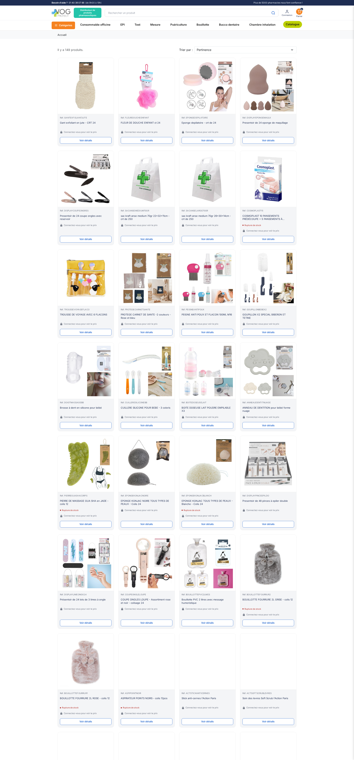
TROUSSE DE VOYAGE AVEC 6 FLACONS (83, 314)
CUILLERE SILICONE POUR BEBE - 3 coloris (145, 407)
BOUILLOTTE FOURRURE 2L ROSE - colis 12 (85, 698)
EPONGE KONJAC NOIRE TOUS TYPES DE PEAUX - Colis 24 (145, 502)
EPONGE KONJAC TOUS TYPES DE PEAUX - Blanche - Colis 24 (207, 502)
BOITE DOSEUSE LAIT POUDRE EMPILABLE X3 (206, 409)
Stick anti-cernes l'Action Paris (199, 698)
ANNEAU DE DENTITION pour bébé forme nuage (266, 409)
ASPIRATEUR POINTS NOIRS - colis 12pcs (144, 698)
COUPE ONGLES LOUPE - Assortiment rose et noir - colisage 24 (146, 601)
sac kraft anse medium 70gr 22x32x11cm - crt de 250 (145, 217)
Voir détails (85, 140)
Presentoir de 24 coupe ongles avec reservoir (81, 217)
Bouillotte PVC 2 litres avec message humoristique (203, 601)
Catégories (65, 25)
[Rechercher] (273, 13)
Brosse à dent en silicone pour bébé (81, 407)
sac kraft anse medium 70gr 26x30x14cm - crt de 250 (206, 217)
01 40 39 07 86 (76, 3)
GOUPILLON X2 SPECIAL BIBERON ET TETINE (264, 316)
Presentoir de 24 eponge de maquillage (265, 122)
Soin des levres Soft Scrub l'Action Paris (265, 698)
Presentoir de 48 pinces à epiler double (265, 500)
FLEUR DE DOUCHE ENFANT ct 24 (140, 122)
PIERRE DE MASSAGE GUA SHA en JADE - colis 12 (84, 502)
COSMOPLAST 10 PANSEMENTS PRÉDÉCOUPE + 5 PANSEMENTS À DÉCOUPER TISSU (262, 217)
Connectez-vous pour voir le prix (80, 132)
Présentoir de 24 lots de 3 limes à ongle (83, 599)
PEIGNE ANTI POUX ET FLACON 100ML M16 (207, 314)
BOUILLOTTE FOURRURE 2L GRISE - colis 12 (267, 599)
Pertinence (204, 50)
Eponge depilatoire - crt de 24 (199, 122)
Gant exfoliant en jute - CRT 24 (78, 122)
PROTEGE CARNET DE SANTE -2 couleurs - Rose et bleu (146, 316)
